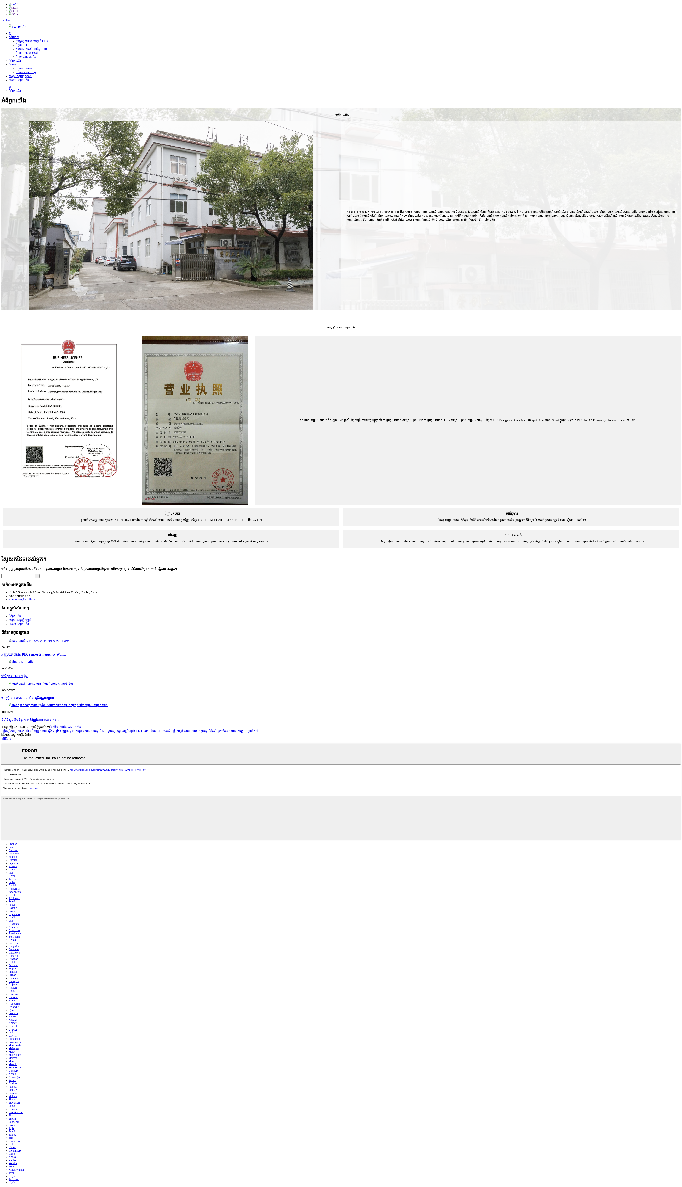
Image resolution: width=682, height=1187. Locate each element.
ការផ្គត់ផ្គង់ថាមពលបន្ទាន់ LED (32, 41)
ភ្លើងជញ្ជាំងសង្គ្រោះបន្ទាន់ (61, 730)
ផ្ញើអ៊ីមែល (6, 738)
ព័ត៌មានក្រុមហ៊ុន (24, 68)
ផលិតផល (14, 37)
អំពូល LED (22, 44)
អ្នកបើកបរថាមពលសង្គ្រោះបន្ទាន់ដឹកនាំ (238, 730)
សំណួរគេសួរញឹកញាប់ (20, 76)
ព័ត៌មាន (13, 64)
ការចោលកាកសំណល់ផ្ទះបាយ (31, 48)
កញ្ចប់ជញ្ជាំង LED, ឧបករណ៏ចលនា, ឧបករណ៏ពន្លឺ (148, 730)
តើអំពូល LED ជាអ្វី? (14, 676)
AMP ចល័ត (74, 727)
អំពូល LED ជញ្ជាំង (26, 56)
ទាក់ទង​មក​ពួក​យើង (19, 80)
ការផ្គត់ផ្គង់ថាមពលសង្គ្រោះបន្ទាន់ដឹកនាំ (196, 730)
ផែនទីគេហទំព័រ (58, 727)
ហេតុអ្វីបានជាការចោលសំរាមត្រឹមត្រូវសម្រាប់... (29, 698)
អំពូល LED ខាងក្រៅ (27, 52)
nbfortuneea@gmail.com (22, 599)
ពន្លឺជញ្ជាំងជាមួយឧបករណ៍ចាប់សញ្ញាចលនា (24, 730)
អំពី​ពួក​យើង (15, 60)
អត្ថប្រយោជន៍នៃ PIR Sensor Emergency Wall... (33, 654)
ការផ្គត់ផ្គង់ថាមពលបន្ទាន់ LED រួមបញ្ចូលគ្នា (98, 730)
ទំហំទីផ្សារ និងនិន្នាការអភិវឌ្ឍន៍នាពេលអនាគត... (30, 719)
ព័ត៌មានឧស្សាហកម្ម (26, 72)
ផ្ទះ (10, 33)
